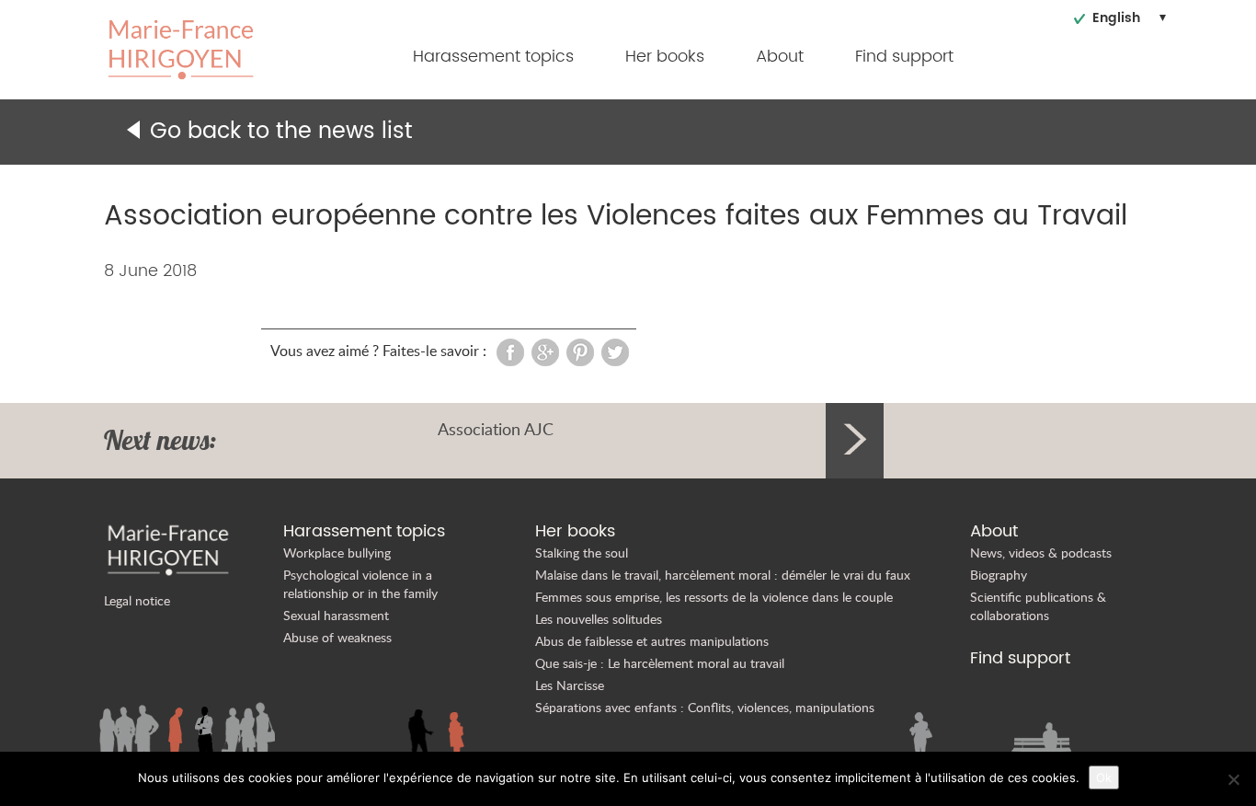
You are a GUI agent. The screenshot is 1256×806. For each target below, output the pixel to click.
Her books (664, 56)
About (780, 56)
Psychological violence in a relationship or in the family (360, 584)
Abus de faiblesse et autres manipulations (652, 641)
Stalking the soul (581, 552)
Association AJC (496, 429)
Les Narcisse (569, 685)
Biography (998, 574)
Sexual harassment (336, 615)
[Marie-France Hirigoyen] (181, 48)
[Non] (1233, 779)
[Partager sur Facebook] (510, 350)
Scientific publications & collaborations (1038, 606)
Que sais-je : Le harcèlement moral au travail (659, 663)
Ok (1104, 777)
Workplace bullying (337, 552)
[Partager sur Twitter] (615, 350)
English (1116, 18)
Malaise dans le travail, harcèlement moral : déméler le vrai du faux (722, 574)
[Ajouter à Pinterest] (580, 350)
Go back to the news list (281, 131)
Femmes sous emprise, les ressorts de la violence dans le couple (714, 596)
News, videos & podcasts (1041, 552)
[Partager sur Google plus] (545, 350)
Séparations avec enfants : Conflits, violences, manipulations (704, 707)
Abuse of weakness (337, 637)
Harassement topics (493, 56)
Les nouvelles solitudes (598, 619)
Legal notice (137, 600)
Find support (904, 56)
